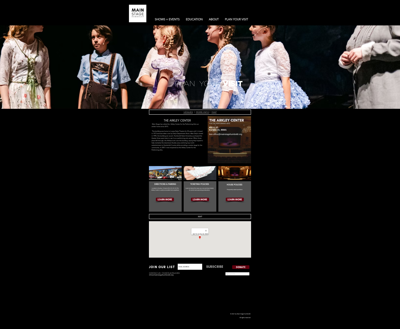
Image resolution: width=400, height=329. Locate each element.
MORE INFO (202, 112)
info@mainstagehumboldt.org (161, 275)
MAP (214, 112)
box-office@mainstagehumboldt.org (225, 134)
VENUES (188, 112)
